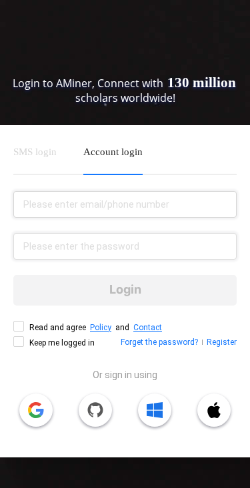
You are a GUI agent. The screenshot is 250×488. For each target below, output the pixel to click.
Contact (147, 327)
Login (125, 289)
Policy (100, 327)
